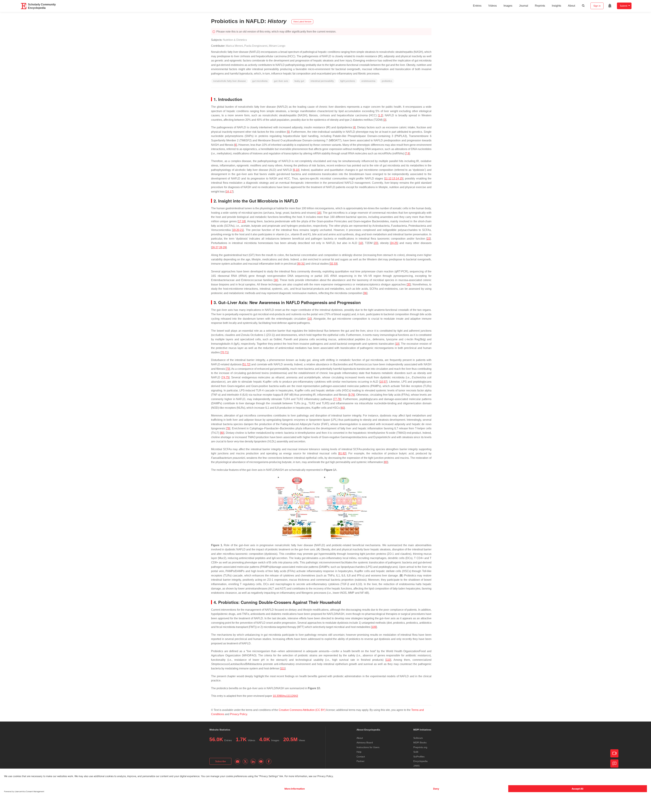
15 (401, 178)
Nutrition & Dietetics (235, 39)
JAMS (416, 765)
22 (428, 238)
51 (244, 364)
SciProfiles (419, 756)
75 (227, 377)
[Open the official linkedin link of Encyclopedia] (253, 761)
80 (222, 432)
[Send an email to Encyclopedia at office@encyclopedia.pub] (237, 761)
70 (222, 352)
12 (389, 178)
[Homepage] (23, 6)
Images (508, 5)
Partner (360, 761)
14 (397, 178)
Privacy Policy (238, 714)
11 (386, 178)
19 (234, 230)
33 (335, 263)
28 (220, 247)
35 (408, 284)
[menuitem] (610, 6)
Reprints (540, 5)
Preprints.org (420, 747)
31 (302, 263)
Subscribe (220, 761)
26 (213, 247)
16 (227, 191)
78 (339, 399)
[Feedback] (614, 763)
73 (227, 368)
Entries (477, 5)
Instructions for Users (368, 747)
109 (374, 627)
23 (375, 243)
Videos (492, 5)
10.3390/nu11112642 (285, 695)
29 (224, 247)
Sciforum (418, 738)
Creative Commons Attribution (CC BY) (302, 709)
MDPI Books (420, 742)
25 (395, 243)
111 (283, 668)
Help (359, 751)
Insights (556, 5)
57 (385, 381)
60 (342, 407)
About (571, 5)
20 (237, 230)
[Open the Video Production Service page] (614, 753)
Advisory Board (365, 742)
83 (385, 462)
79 (228, 428)
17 (231, 191)
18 (243, 221)
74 (223, 377)
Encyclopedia (420, 761)
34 (275, 280)
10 (297, 169)
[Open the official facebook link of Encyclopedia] (268, 761)
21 (241, 230)
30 (299, 263)
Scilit (415, 751)
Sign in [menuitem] (597, 5)
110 (388, 659)
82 (344, 453)
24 (392, 243)
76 (352, 394)
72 (248, 364)
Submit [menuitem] (623, 5)
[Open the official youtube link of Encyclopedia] (261, 761)
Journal (523, 5)
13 (393, 178)
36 (365, 293)
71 (226, 352)
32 (331, 263)
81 (340, 453)
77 (335, 399)
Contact (361, 756)
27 (217, 247)
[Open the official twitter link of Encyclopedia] (245, 761)
